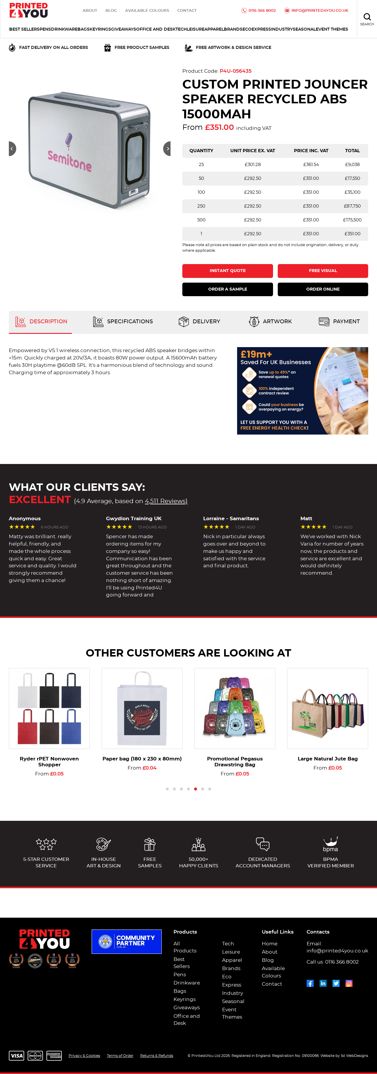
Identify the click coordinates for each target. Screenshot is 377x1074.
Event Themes (332, 29)
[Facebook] (310, 982)
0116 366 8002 (262, 11)
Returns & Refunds (156, 1056)
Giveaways (123, 29)
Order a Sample (227, 289)
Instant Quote (228, 271)
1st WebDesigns (354, 1056)
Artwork (277, 322)
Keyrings (100, 29)
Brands (233, 29)
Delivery (205, 322)
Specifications (129, 322)
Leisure (195, 29)
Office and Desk (156, 29)
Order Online (323, 289)
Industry (282, 29)
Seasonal (304, 29)
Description (47, 322)
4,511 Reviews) (166, 501)
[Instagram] (349, 982)
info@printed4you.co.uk (320, 11)
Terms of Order (120, 1056)
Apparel (214, 29)
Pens (45, 29)
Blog (111, 11)
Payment (346, 322)
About (90, 11)
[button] (12, 148)
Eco (247, 29)
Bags (83, 29)
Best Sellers (24, 29)
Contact (187, 11)
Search (367, 24)
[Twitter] (336, 982)
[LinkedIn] (323, 982)
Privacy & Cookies (84, 1056)
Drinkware (64, 29)
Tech (181, 29)
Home (269, 944)
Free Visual (323, 271)
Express (261, 29)
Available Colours (147, 11)
